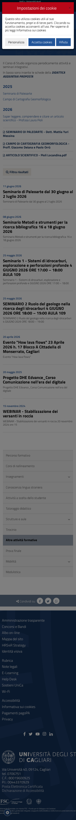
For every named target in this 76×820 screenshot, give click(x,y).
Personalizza (16, 42)
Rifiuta (63, 42)
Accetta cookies (42, 42)
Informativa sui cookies (31, 30)
